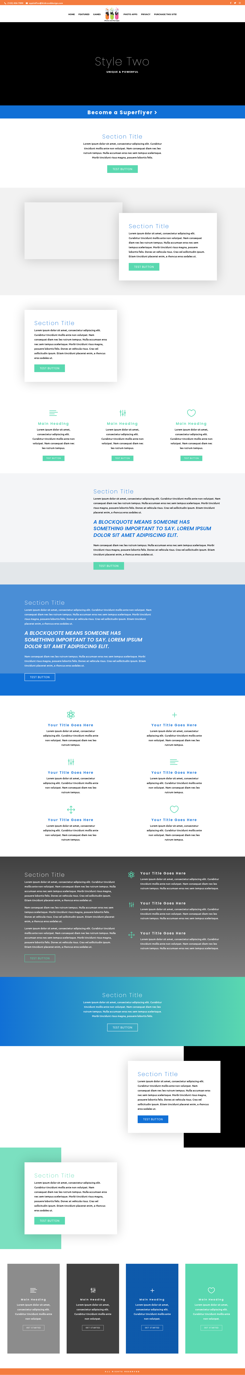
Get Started (33, 1327)
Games (97, 14)
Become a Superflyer (120, 112)
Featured (83, 14)
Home (71, 14)
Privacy (145, 14)
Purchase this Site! (165, 14)
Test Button (122, 169)
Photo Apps (130, 14)
